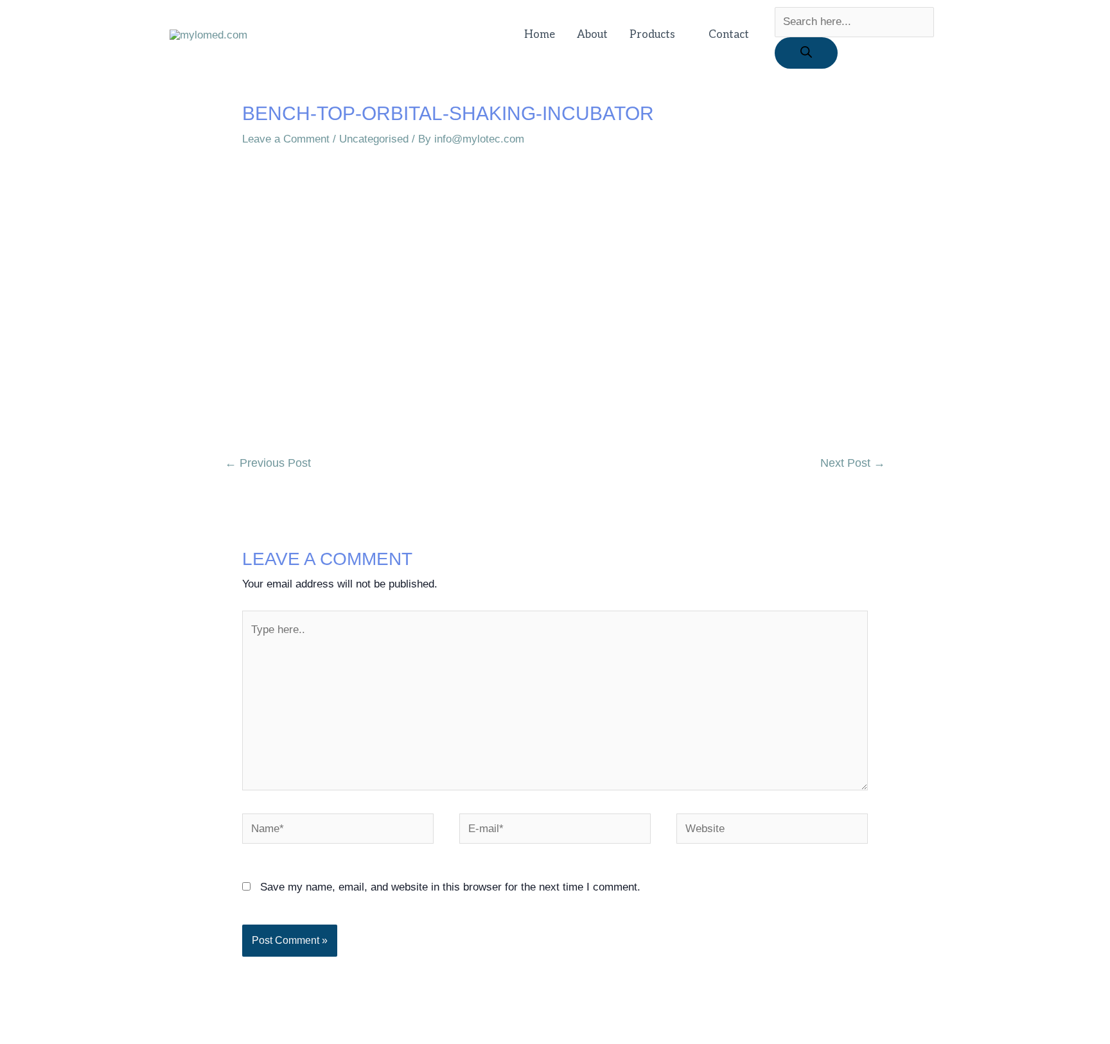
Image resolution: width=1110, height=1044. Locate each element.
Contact (729, 34)
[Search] (806, 53)
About (592, 34)
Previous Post (268, 463)
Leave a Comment (286, 139)
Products (652, 34)
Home (539, 34)
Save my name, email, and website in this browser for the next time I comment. (450, 887)
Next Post (852, 463)
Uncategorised (374, 139)
